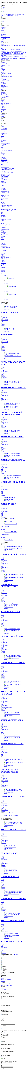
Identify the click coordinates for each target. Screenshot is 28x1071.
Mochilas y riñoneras (6, 257)
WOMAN (3, 182)
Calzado (16, 15)
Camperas (20, 45)
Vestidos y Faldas (17, 58)
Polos (2, 141)
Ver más (6, 283)
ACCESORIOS (5, 49)
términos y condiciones (10, 1033)
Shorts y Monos (4, 59)
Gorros (2, 264)
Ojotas (2, 272)
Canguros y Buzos (5, 206)
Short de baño (14, 45)
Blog (8, 14)
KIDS (6, 15)
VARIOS (3, 56)
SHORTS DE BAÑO (13, 52)
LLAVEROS (4, 258)
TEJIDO (10, 54)
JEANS (21, 54)
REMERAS (4, 133)
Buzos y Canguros (5, 143)
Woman (3, 15)
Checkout (3, 1057)
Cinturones (3, 263)
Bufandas (3, 256)
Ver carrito (3, 1049)
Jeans (11, 58)
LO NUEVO (4, 14)
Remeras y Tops (23, 56)
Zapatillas (3, 271)
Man (23, 14)
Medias (2, 265)
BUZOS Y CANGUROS (7, 172)
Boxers (2, 260)
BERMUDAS (4, 54)
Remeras (3, 45)
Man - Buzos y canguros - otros (8, 209)
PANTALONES (23, 52)
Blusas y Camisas (5, 58)
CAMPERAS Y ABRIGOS (16, 49)
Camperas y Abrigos (6, 219)
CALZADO (16, 54)
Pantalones (7, 45)
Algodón (11, 56)
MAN (2, 164)
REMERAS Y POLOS (6, 51)
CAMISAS (15, 51)
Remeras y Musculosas (6, 205)
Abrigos (23, 58)
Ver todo (3, 131)
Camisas (3, 134)
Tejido (7, 56)
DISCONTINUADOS (16, 14)
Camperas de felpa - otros (7, 210)
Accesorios (11, 15)
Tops (2, 237)
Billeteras (3, 261)
